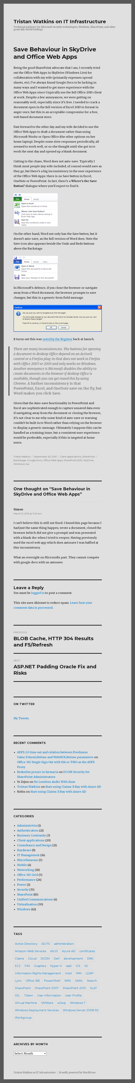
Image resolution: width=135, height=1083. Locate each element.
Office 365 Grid (27, 875)
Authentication (27, 830)
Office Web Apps (53, 460)
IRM (79, 973)
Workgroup (23, 1017)
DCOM (45, 958)
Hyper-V (56, 966)
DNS (90, 958)
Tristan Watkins (22, 456)
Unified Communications (35, 899)
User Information (49, 995)
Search (92, 980)
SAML (79, 980)
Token (28, 995)
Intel (68, 973)
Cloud (32, 958)
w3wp (61, 1003)
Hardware (24, 850)
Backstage (20, 460)
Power (21, 884)
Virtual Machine (26, 1003)
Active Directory (26, 943)
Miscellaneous (27, 860)
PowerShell (52, 980)
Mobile (22, 865)
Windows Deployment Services (37, 1010)
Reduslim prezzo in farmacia (37, 772)
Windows (23, 909)
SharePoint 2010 (73, 460)
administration (64, 943)
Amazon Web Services (30, 951)
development (73, 958)
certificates (87, 951)
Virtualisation (27, 904)
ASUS (54, 951)
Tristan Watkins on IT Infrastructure (60, 21)
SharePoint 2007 (47, 988)
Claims (19, 958)
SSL (17, 995)
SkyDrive (88, 460)
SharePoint (88, 456)
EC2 (18, 966)
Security (23, 889)
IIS (86, 966)
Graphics (40, 966)
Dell (57, 958)
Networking (25, 870)
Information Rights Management (38, 973)
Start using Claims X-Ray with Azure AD (73, 786)
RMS (68, 980)
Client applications (70, 456)
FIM (27, 966)
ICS (78, 966)
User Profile (73, 995)
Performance (26, 879)
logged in (37, 593)
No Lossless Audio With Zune (54, 781)
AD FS (45, 943)
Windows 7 (77, 1003)
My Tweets (21, 718)
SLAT (93, 988)
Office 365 (33, 980)
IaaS (69, 966)
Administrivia (27, 825)
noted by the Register (57, 339)
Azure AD (68, 951)
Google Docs (34, 460)
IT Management (28, 855)
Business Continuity (31, 835)
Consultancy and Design (34, 845)
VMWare (47, 1003)
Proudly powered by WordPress (77, 1072)
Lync (18, 980)
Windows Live (21, 464)
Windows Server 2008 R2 (81, 1010)
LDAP (90, 973)
